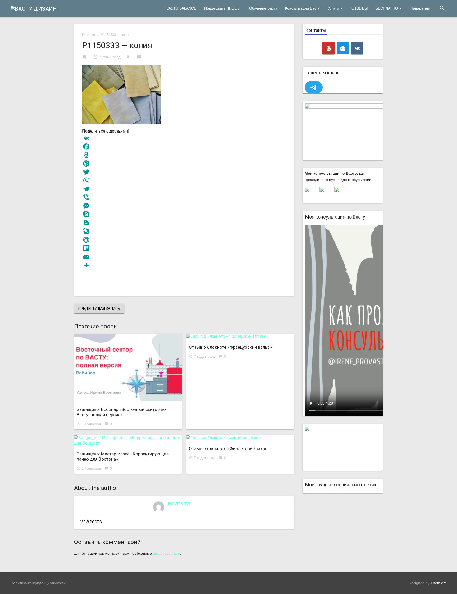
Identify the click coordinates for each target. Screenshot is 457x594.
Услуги (333, 8)
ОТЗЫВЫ (359, 8)
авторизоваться (166, 553)
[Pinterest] (184, 163)
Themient (438, 583)
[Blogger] (184, 223)
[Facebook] (184, 146)
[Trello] (184, 248)
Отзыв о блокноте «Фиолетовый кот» (227, 448)
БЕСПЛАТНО (387, 8)
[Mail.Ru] (184, 239)
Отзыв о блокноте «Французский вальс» (230, 347)
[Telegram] (184, 189)
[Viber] (184, 197)
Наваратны (420, 8)
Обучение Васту (263, 8)
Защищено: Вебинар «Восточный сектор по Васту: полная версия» (121, 412)
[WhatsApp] (184, 180)
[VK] (184, 138)
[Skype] (184, 214)
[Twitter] (184, 172)
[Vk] (357, 48)
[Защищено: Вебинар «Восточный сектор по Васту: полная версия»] (128, 367)
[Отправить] (184, 265)
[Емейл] (343, 48)
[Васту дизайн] (36, 8)
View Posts (91, 522)
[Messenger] (184, 206)
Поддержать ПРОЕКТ (222, 8)
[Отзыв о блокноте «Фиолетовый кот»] (240, 438)
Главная (88, 35)
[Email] (184, 256)
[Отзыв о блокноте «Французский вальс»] (240, 336)
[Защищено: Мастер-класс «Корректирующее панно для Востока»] (128, 440)
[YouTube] (328, 48)
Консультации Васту (302, 8)
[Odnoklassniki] (184, 155)
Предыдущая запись (99, 308)
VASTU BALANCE (181, 8)
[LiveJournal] (184, 231)
